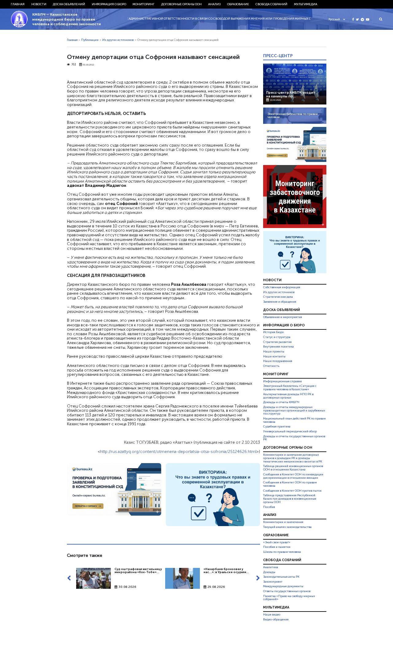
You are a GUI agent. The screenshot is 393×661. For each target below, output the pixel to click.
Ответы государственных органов (286, 591)
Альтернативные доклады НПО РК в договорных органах (288, 395)
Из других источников (118, 40)
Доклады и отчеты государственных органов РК (294, 438)
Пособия (269, 507)
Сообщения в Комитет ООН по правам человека (290, 484)
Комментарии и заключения (283, 522)
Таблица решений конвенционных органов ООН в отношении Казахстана (293, 468)
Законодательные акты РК (281, 577)
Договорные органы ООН (181, 4)
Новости (38, 4)
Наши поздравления (277, 361)
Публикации (90, 40)
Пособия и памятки (276, 547)
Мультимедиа (305, 4)
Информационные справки (282, 381)
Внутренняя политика (278, 346)
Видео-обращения (276, 619)
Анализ (214, 4)
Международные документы (283, 586)
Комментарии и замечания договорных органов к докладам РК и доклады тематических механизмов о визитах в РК (292, 458)
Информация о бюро (109, 4)
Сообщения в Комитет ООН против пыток (292, 491)
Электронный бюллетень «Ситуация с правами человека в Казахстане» (290, 387)
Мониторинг (143, 4)
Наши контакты (274, 356)
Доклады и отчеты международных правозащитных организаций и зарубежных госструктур (294, 410)
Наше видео (271, 614)
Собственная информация (281, 287)
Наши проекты (273, 351)
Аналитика (270, 567)
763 (73, 64)
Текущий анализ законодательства (287, 527)
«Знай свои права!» (276, 542)
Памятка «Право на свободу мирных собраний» (289, 597)
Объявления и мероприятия (282, 317)
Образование (238, 4)
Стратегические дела (278, 297)
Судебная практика (276, 426)
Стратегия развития (277, 342)
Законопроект (272, 582)
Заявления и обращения (279, 302)
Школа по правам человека (282, 552)
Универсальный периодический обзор (290, 431)
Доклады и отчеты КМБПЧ (281, 402)
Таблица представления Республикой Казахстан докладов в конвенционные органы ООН (289, 499)
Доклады (269, 572)
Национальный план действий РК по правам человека (294, 420)
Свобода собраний (271, 4)
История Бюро (273, 332)
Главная (18, 4)
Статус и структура (276, 337)
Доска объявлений (69, 4)
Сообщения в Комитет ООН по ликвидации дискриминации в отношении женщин (293, 476)
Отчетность (271, 366)
